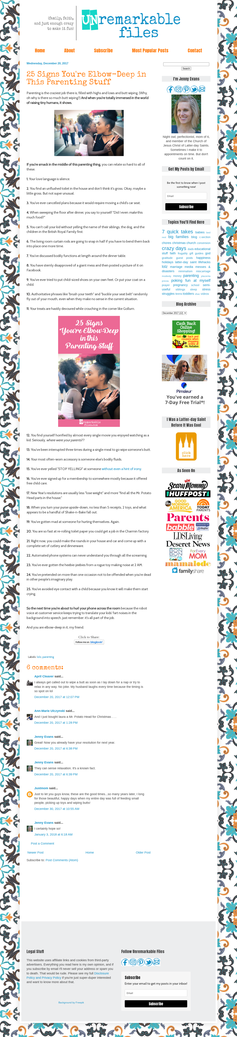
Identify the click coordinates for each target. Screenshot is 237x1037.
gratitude (167, 257)
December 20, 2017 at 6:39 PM (56, 774)
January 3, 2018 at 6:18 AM (53, 834)
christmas (179, 243)
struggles (168, 293)
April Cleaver (44, 676)
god (207, 253)
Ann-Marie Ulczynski (49, 711)
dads (191, 249)
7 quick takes (177, 231)
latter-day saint (185, 262)
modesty (166, 276)
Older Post (143, 852)
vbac (197, 293)
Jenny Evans (43, 736)
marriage (176, 267)
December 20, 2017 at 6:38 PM (56, 748)
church (191, 243)
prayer (166, 285)
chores (166, 243)
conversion (203, 242)
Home (40, 50)
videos (205, 293)
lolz (39, 657)
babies (200, 232)
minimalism (185, 271)
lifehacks (204, 262)
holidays (167, 262)
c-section (204, 237)
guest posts (184, 257)
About (69, 50)
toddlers (188, 293)
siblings (180, 289)
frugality (183, 253)
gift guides (196, 253)
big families (178, 237)
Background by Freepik (71, 1002)
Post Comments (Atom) (62, 860)
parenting (48, 657)
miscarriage (203, 271)
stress (206, 289)
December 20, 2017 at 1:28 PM (56, 722)
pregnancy (180, 285)
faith (173, 253)
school (195, 285)
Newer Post (35, 852)
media (189, 267)
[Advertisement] (89, 892)
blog (194, 237)
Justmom (41, 788)
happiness (203, 258)
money (177, 275)
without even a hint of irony (121, 469)
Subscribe (103, 50)
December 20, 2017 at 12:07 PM (56, 697)
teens (178, 293)
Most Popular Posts (150, 50)
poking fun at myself (190, 280)
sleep (193, 289)
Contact (195, 50)
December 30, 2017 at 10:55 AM (56, 809)
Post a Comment (42, 843)
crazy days (174, 248)
